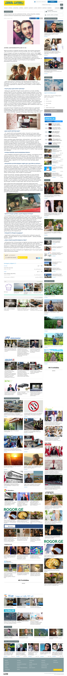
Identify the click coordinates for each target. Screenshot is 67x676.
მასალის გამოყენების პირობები (59, 674)
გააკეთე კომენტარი (39, 277)
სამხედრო (48, 260)
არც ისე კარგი (48, 101)
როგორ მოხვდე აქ (39, 281)
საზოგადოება (8, 11)
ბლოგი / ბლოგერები (52, 11)
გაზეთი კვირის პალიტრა (52, 14)
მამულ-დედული (49, 281)
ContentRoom (38, 297)
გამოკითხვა (48, 77)
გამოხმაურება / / (39, 269)
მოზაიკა (47, 180)
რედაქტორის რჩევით (51, 18)
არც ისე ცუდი (48, 103)
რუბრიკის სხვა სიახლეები (12, 398)
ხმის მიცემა (53, 111)
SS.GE (5, 281)
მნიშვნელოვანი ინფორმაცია (53, 238)
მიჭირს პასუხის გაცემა (50, 107)
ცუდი (47, 105)
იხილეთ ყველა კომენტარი (9, 277)
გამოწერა (52, 1)
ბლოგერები (8, 627)
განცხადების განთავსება (41, 1)
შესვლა (61, 1)
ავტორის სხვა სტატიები (11, 257)
